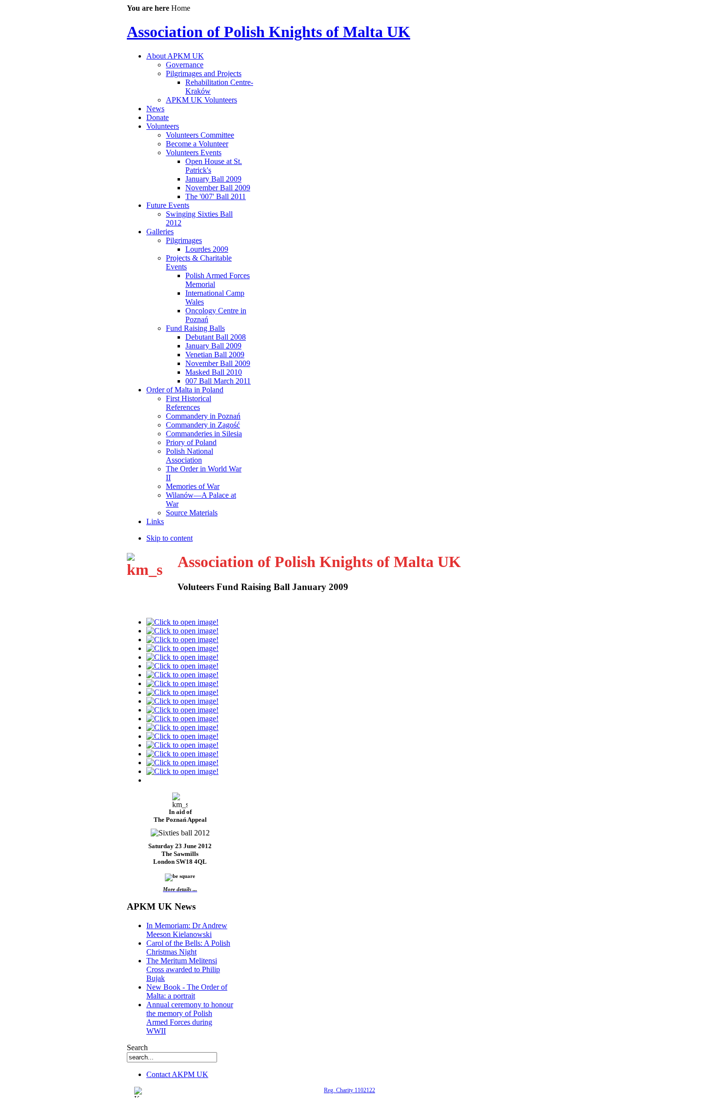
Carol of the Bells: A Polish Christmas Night (188, 947)
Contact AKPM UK (177, 1074)
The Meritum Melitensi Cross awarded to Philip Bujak (183, 969)
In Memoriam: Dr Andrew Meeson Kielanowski (186, 929)
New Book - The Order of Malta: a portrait (186, 991)
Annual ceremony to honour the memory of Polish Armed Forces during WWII (189, 1017)
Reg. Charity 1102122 (349, 1090)
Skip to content (169, 538)
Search (137, 1047)
